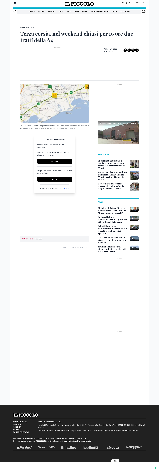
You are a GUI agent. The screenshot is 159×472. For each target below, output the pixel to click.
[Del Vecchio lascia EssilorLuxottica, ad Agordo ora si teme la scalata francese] (134, 218)
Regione (41, 12)
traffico (38, 239)
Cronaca (31, 12)
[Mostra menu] (14, 3)
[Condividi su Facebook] (125, 50)
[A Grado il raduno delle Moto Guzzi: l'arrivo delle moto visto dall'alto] (134, 238)
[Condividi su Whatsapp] (137, 50)
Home (22, 27)
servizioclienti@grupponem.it (78, 441)
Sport (114, 12)
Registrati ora (63, 188)
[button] (118, 132)
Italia (61, 12)
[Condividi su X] (133, 50)
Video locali (125, 12)
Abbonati (137, 3)
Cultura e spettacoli (99, 12)
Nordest (51, 12)
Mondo (85, 12)
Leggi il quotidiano (127, 3)
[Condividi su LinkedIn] (129, 50)
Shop (55, 179)
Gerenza (17, 427)
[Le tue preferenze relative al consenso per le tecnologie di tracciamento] (155, 468)
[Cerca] (14, 11)
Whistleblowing (21, 432)
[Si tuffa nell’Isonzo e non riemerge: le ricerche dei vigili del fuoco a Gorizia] (134, 248)
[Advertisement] (79, 19)
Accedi (143, 3)
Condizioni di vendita (20, 423)
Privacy (17, 429)
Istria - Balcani (73, 12)
